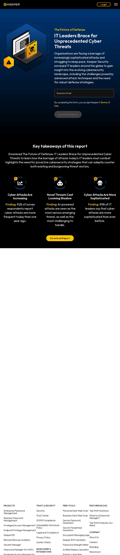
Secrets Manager (12, 544)
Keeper (12, 4)
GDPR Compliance (45, 520)
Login (104, 4)
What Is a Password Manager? (99, 516)
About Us (94, 537)
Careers (93, 542)
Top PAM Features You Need (101, 524)
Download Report (60, 238)
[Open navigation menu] (116, 4)
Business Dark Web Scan (75, 515)
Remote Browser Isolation (17, 539)
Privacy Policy (43, 537)
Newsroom (95, 551)
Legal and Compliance (47, 532)
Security (40, 510)
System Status (43, 542)
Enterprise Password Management (14, 512)
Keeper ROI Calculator (74, 539)
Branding (93, 546)
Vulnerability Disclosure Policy (47, 526)
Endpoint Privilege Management (20, 530)
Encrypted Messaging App (76, 535)
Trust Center (42, 515)
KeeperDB (9, 535)
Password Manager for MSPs (18, 549)
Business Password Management (13, 519)
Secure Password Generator (71, 521)
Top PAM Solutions (99, 510)
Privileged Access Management (19, 525)
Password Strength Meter (76, 544)
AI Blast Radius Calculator (76, 549)
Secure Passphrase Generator (72, 529)
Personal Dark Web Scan (75, 510)
